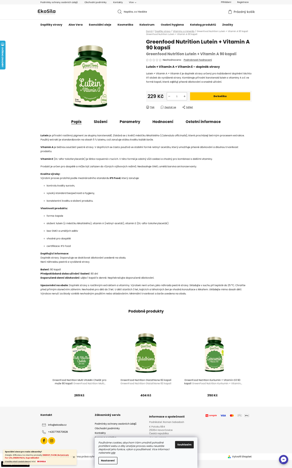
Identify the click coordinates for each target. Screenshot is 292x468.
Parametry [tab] (130, 121)
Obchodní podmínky (95, 2)
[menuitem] (51, 24)
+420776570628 (58, 432)
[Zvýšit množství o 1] (184, 96)
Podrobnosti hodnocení (198, 60)
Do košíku (220, 96)
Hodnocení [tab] (163, 121)
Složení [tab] (100, 121)
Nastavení (108, 460)
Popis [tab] (76, 121)
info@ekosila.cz (57, 425)
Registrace (243, 2)
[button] (283, 459)
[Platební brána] (227, 415)
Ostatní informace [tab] (203, 121)
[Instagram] (51, 440)
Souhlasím (184, 444)
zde (113, 453)
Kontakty (118, 2)
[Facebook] (44, 440)
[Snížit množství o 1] (169, 96)
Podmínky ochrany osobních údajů (59, 2)
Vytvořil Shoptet (242, 456)
